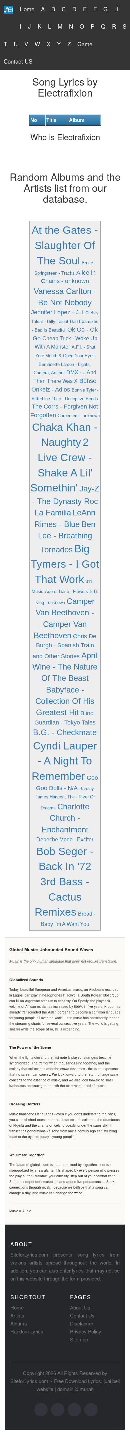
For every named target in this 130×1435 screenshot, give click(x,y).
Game (84, 44)
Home (27, 9)
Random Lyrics (26, 1331)
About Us (80, 1307)
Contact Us (82, 1315)
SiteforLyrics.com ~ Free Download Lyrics (55, 1380)
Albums (18, 1323)
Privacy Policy (85, 1331)
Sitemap (79, 1339)
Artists (17, 1315)
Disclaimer (81, 1323)
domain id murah (75, 1388)
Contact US (18, 61)
